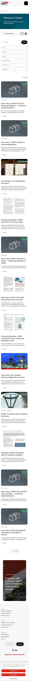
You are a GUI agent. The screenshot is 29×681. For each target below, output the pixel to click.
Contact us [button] (20, 644)
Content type (5, 65)
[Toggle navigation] (26, 3)
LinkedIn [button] (13, 650)
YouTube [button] (16, 650)
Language (4, 69)
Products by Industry (6, 613)
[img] (14, 89)
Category (4, 52)
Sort (3, 47)
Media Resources (5, 636)
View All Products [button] (10, 644)
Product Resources (9, 33)
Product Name (6, 60)
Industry (4, 56)
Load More (15, 551)
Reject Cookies (13, 674)
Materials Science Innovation (8, 622)
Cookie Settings (13, 678)
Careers (3, 639)
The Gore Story (4, 627)
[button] (21, 3)
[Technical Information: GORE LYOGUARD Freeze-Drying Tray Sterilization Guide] (14, 322)
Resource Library (5, 615)
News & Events (4, 634)
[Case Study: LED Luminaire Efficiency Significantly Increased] (14, 361)
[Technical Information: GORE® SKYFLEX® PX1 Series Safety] (14, 206)
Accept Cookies (13, 670)
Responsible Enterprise (6, 625)
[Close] (26, 664)
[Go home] (1, 10)
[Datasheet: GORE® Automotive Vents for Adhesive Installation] (14, 439)
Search (24, 42)
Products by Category (6, 611)
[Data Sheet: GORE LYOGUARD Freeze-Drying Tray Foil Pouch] (14, 283)
